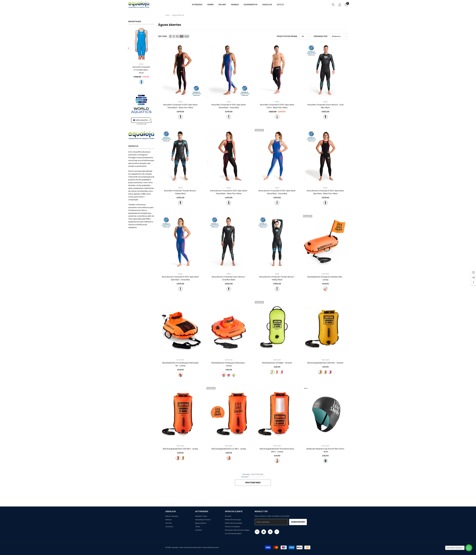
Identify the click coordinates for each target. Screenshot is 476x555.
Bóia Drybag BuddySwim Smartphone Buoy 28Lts (277, 450)
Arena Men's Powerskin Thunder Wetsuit (180, 192)
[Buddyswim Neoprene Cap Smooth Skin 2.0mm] (325, 414)
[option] (141, 56)
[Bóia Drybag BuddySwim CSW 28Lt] (180, 414)
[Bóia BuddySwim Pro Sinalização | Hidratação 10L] (180, 328)
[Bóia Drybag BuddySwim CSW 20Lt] (325, 328)
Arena (141, 64)
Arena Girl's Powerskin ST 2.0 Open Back (141, 68)
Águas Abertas (178, 15)
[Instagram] (263, 531)
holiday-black (180, 203)
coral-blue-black (325, 117)
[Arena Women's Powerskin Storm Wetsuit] (228, 242)
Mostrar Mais (253, 482)
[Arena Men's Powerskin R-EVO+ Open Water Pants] (277, 70)
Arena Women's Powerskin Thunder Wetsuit (277, 278)
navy (141, 79)
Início (167, 15)
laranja (325, 289)
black (325, 461)
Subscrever (298, 522)
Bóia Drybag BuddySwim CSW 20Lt (325, 363)
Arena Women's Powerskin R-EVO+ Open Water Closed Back (228, 192)
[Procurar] (333, 4)
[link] (141, 107)
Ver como (162, 36)
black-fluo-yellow (180, 117)
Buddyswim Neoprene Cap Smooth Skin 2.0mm (325, 450)
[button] (128, 47)
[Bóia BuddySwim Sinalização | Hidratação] (228, 328)
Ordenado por (320, 36)
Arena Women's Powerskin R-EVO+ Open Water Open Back (325, 192)
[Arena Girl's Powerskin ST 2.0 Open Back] (141, 44)
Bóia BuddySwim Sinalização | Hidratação (229, 364)
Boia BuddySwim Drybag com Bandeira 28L (325, 278)
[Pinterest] (270, 531)
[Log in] (339, 4)
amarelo (234, 375)
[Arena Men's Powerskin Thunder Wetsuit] (180, 156)
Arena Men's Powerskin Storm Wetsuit (325, 106)
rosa (229, 375)
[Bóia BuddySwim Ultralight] (277, 328)
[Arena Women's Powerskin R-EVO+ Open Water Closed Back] (228, 156)
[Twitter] (276, 531)
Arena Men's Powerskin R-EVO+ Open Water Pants (277, 106)
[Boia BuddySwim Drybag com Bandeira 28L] (325, 242)
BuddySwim (325, 274)
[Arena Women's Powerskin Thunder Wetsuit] (277, 242)
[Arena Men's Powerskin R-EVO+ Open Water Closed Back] (180, 70)
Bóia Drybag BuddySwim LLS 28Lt (229, 449)
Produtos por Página (287, 36)
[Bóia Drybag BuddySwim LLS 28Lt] (228, 414)
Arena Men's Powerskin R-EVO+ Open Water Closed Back (180, 106)
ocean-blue (229, 117)
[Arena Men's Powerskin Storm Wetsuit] (325, 70)
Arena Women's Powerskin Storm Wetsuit (229, 278)
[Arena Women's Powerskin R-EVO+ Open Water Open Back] (325, 156)
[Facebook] (257, 531)
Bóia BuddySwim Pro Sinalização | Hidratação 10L (180, 364)
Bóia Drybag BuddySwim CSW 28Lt (180, 449)
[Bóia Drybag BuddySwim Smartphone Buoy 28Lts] (277, 414)
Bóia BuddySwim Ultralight (277, 363)
